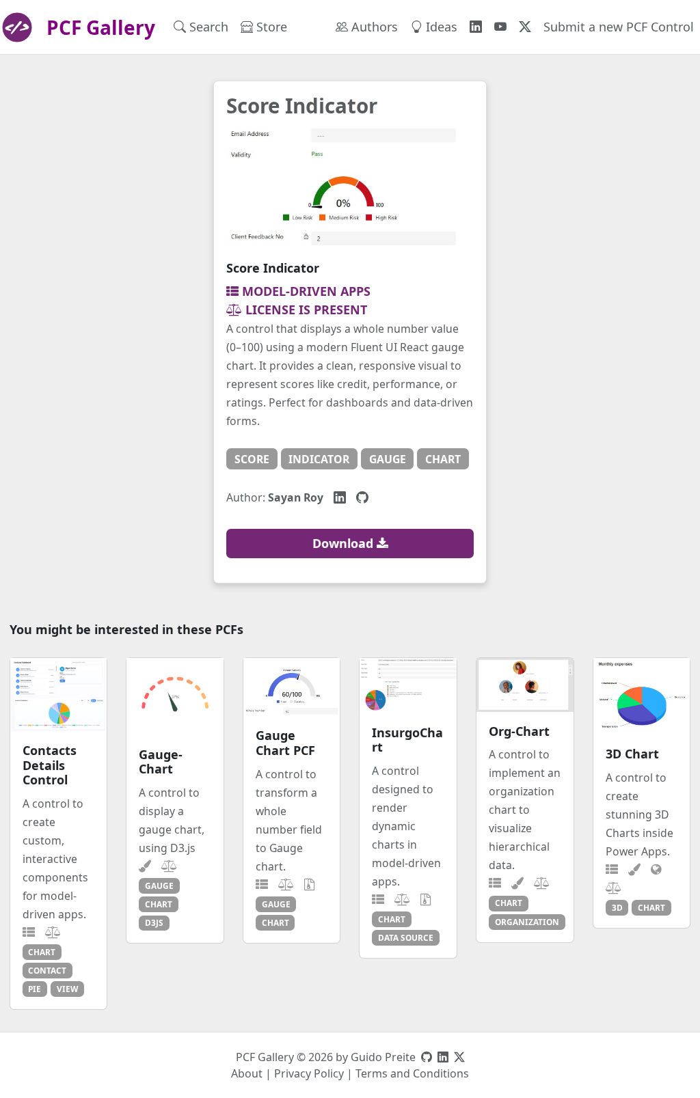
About (246, 1073)
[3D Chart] (641, 696)
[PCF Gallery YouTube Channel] (500, 27)
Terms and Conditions (412, 1073)
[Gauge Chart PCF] (291, 687)
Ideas (439, 26)
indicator (318, 459)
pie (34, 988)
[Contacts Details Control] (58, 694)
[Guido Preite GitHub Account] (426, 1057)
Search (207, 26)
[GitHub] (362, 497)
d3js (154, 922)
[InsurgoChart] (408, 685)
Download (344, 543)
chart (443, 459)
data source (405, 937)
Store (270, 26)
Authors (373, 26)
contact (47, 970)
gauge (387, 459)
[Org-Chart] (525, 685)
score (251, 459)
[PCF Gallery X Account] (525, 27)
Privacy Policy (309, 1073)
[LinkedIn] (340, 497)
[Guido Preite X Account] (459, 1057)
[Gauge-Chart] (175, 696)
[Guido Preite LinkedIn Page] (443, 1057)
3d (617, 907)
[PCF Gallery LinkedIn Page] (475, 27)
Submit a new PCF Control (618, 26)
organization (527, 921)
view (67, 988)
